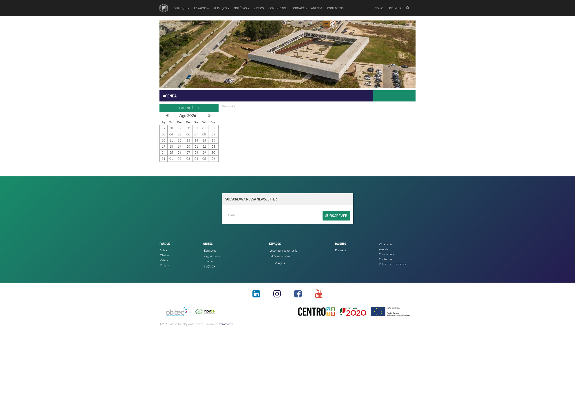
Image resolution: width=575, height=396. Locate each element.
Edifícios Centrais (281, 256)
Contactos (335, 8)
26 (179, 152)
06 (188, 134)
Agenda (317, 8)
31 (196, 128)
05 (179, 134)
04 (171, 134)
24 (163, 152)
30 (188, 128)
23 (213, 146)
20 (188, 146)
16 (213, 140)
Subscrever (336, 215)
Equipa (208, 261)
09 (213, 134)
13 (188, 140)
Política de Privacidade (393, 264)
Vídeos (259, 8)
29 (179, 128)
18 (171, 146)
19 (179, 146)
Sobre (163, 250)
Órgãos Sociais (213, 256)
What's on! (386, 244)
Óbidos (164, 255)
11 (171, 140)
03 (163, 134)
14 (196, 140)
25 (171, 152)
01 (204, 128)
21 (196, 146)
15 (204, 140)
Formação (299, 8)
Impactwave (226, 324)
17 (163, 146)
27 (163, 128)
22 (204, 146)
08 (204, 134)
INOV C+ (379, 8)
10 (163, 140)
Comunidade (277, 8)
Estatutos (210, 250)
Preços (164, 265)
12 (179, 140)
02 (213, 128)
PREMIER (395, 8)
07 (196, 134)
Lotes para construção (283, 250)
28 (171, 128)
